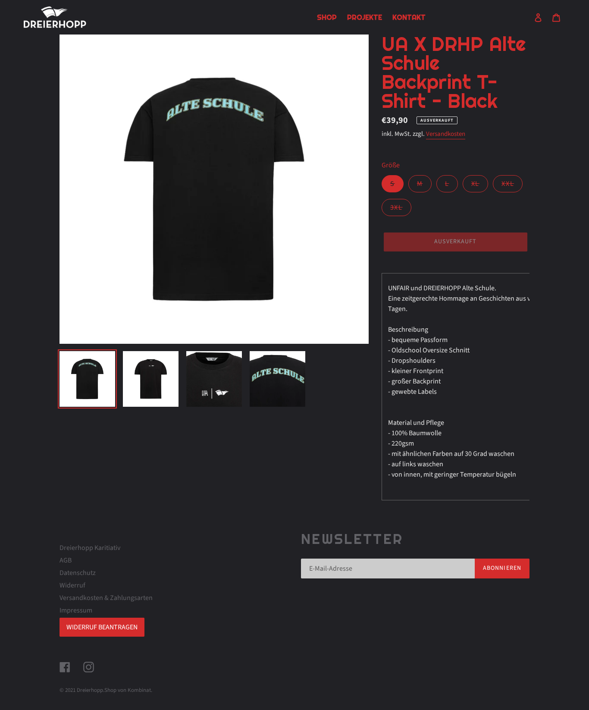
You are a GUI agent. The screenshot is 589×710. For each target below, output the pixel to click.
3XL (400, 209)
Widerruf (72, 585)
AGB (66, 560)
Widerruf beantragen (102, 627)
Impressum (76, 610)
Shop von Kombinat (127, 690)
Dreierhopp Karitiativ (90, 548)
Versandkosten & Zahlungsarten (106, 598)
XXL (512, 185)
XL (479, 185)
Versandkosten (445, 133)
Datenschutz (78, 573)
